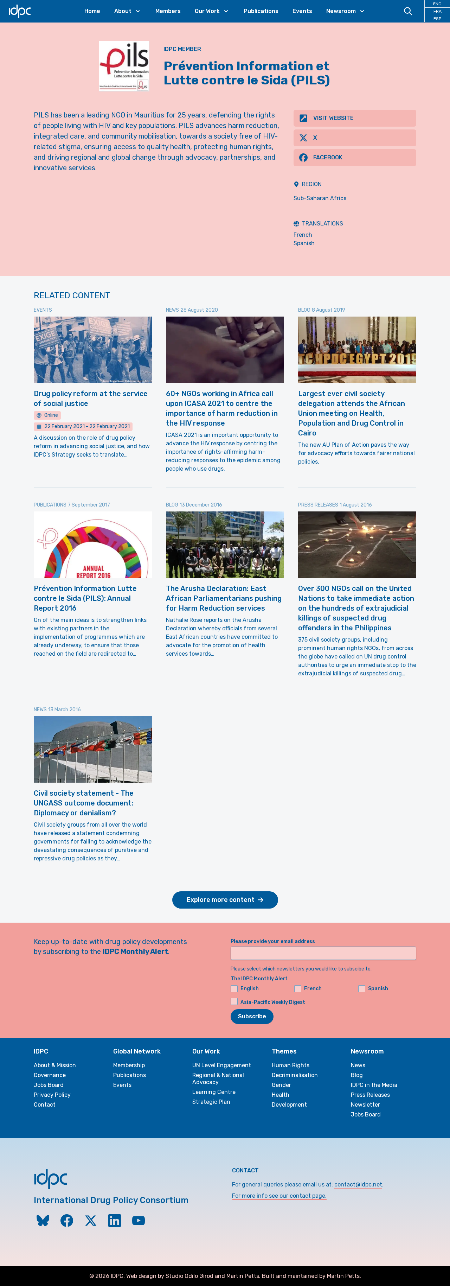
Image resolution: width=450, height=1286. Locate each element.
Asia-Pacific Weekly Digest (272, 1002)
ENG (437, 3)
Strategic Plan (211, 1102)
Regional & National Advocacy (218, 1079)
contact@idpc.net (358, 1184)
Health (280, 1094)
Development (289, 1104)
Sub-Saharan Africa (320, 198)
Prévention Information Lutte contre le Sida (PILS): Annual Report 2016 (85, 598)
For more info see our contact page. (279, 1195)
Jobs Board (49, 1085)
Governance (50, 1075)
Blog (357, 1075)
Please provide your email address (273, 941)
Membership (129, 1065)
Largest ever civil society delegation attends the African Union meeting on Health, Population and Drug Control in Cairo (351, 413)
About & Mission (55, 1065)
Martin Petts (242, 1276)
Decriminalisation (295, 1075)
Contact (45, 1104)
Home (92, 11)
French (303, 234)
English (249, 989)
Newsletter (365, 1104)
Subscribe (252, 1016)
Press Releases (370, 1094)
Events (302, 11)
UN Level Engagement (221, 1065)
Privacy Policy (52, 1094)
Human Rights (290, 1065)
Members (168, 11)
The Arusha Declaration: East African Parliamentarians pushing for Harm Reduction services (224, 598)
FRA (437, 11)
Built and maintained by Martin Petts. (311, 1276)
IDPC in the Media (374, 1085)
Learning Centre (214, 1092)
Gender (281, 1085)
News (358, 1065)
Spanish (304, 243)
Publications (261, 11)
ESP (437, 18)
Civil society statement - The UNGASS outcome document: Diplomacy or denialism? (84, 803)
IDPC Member (182, 49)
